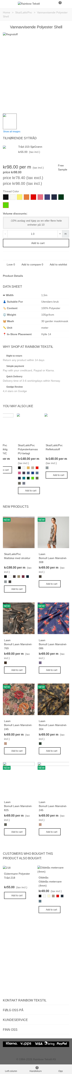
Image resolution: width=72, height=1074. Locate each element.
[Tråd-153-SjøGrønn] (9, 147)
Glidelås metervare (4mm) (50, 883)
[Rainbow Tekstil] (29, 4)
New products (16, 506)
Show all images (11, 131)
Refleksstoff (53, 449)
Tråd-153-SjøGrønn (30, 146)
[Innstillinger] (65, 3)
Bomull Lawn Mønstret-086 (53, 646)
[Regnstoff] (64, 103)
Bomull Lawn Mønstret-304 (53, 727)
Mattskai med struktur (17, 558)
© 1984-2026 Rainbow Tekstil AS (36, 1059)
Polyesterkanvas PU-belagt (28, 451)
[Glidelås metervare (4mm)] (53, 869)
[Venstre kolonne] (6, 3)
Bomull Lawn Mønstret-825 (18, 808)
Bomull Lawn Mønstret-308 (53, 560)
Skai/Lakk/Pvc (26, 445)
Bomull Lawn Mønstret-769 (18, 646)
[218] (7, 867)
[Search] (51, 3)
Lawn (42, 554)
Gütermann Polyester (17, 873)
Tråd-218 (9, 877)
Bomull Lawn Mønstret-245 (18, 727)
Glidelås (43, 877)
